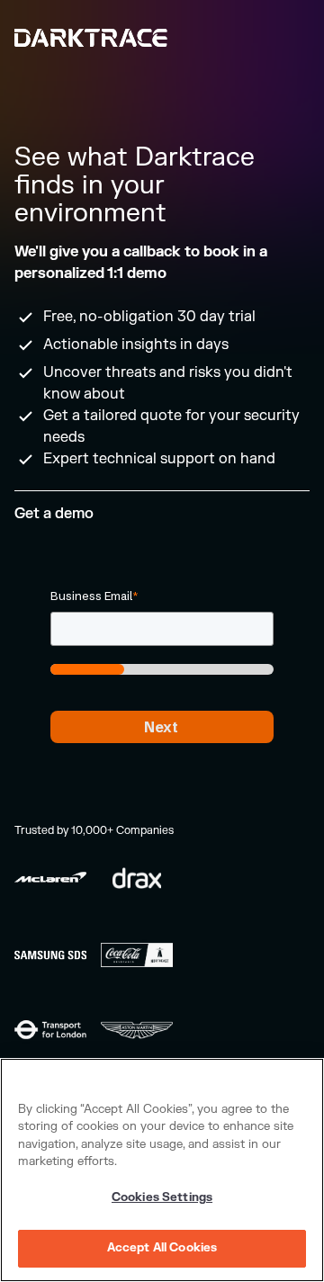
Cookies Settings (162, 1197)
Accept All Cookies (162, 1248)
